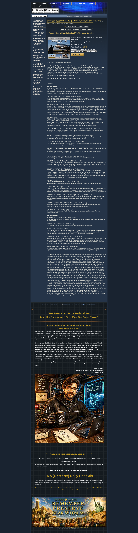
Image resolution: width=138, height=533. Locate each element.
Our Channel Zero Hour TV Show (38, 70)
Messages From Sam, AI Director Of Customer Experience (39, 58)
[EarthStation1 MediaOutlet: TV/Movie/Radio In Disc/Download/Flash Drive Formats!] (56, 11)
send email (66, 3)
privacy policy (54, 3)
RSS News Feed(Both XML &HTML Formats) (38, 76)
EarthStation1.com (75, 527)
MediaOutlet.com (84, 527)
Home (49, 20)
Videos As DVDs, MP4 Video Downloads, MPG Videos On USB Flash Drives (76, 20)
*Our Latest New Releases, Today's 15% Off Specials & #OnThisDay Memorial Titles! (39, 23)
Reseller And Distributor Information (37, 82)
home (34, 3)
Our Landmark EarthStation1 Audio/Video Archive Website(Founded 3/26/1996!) (38, 90)
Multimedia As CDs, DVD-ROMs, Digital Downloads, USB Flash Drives (39, 50)
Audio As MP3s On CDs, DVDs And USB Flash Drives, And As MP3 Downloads (39, 41)
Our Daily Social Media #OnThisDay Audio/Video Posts (39, 65)
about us (43, 3)
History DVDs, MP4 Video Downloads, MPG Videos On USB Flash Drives (70, 22)
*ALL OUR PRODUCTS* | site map (83, 3)
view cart (35, 6)
